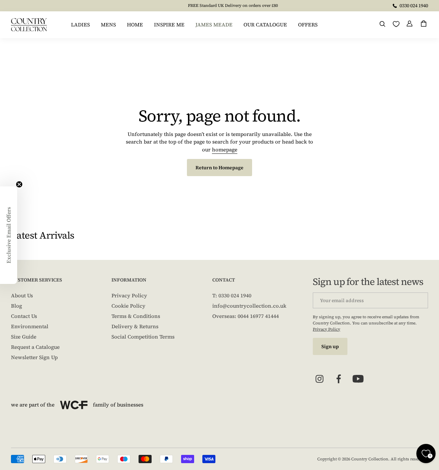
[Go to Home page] (29, 24)
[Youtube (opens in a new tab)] (358, 379)
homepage (224, 149)
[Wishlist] (396, 24)
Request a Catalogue (35, 347)
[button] (8, 235)
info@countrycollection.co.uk (249, 305)
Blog (16, 305)
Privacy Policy (129, 295)
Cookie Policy (128, 305)
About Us (22, 295)
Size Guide (23, 336)
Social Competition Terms (143, 336)
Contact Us (24, 316)
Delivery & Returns (134, 326)
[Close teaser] (19, 184)
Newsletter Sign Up (34, 357)
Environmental (29, 326)
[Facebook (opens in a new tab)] (339, 379)
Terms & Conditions (135, 316)
